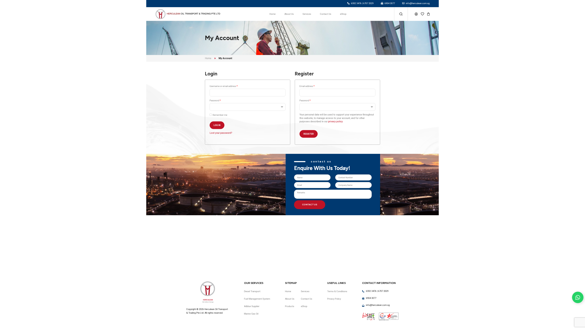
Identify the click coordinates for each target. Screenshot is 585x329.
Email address (307, 86)
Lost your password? (221, 132)
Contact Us (309, 204)
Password (215, 100)
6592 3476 (356, 3)
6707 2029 (368, 3)
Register (308, 134)
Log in (217, 125)
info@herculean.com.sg (418, 3)
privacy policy (335, 121)
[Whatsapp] (577, 297)
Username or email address (224, 86)
